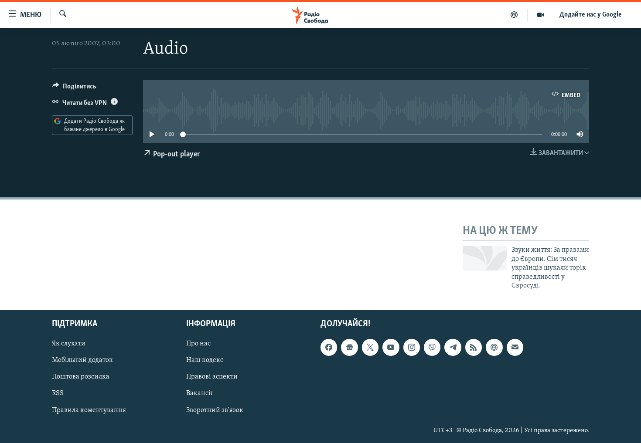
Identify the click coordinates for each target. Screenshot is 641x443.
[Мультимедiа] (541, 15)
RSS (58, 393)
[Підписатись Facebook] (328, 347)
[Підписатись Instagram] (411, 347)
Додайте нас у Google (590, 14)
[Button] (74, 88)
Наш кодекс (204, 360)
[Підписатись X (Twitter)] (370, 347)
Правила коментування (89, 410)
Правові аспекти (212, 377)
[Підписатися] (515, 347)
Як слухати (68, 344)
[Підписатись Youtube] (390, 347)
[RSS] (473, 347)
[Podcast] (494, 347)
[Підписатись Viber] (432, 347)
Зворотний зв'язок (214, 410)
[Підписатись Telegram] (452, 347)
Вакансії (199, 393)
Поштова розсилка (80, 377)
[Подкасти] (514, 15)
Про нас (198, 344)
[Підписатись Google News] (349, 347)
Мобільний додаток (82, 360)
